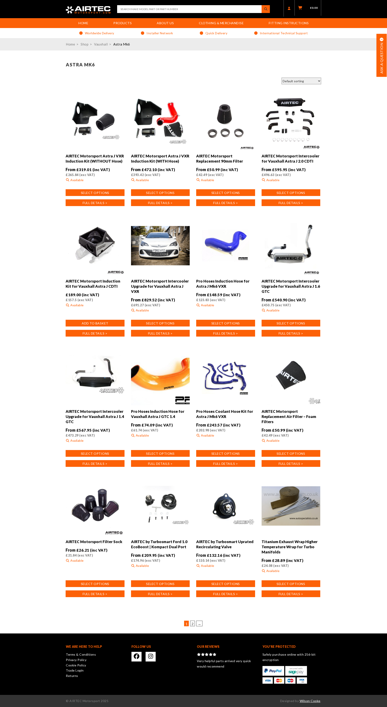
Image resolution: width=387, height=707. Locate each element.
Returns (72, 676)
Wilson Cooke (310, 701)
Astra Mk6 (121, 44)
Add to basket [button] (95, 323)
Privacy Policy (76, 660)
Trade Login (75, 670)
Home (83, 23)
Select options (95, 193)
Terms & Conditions (81, 654)
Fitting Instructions (289, 23)
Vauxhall (101, 44)
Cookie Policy (76, 665)
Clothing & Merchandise (221, 23)
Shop (84, 44)
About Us (165, 23)
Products (122, 23)
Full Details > (95, 203)
